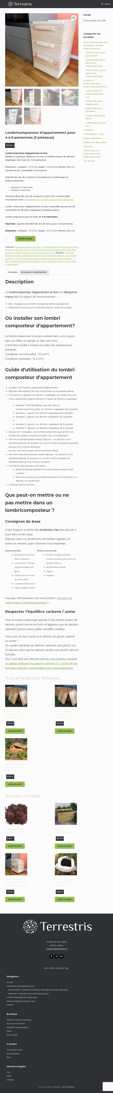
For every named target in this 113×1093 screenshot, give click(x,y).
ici (67, 968)
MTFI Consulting (68, 1087)
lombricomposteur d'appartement (26, 261)
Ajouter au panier (25, 238)
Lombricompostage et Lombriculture (22, 997)
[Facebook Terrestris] (51, 956)
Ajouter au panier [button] (15, 731)
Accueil (10, 982)
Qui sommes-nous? (15, 1050)
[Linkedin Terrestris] (62, 956)
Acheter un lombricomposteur (19, 1020)
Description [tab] (13, 272)
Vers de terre (89, 161)
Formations (88, 130)
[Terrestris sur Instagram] (56, 956)
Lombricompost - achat (93, 134)
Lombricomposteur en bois (52, 261)
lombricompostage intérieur (27, 258)
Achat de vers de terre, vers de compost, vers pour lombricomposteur (95, 45)
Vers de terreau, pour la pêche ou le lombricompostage (95, 73)
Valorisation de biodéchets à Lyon (21, 986)
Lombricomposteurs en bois (43, 253)
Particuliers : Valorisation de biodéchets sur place (28, 993)
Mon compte (12, 1035)
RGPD (9, 1076)
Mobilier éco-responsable (94, 142)
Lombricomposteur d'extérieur (93, 110)
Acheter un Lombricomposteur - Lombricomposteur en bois (40, 247)
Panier (9, 1031)
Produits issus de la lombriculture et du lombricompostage (91, 153)
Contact (10, 1005)
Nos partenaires (13, 1053)
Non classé (88, 146)
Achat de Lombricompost (17, 1027)
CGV (8, 1072)
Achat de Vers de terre (16, 1023)
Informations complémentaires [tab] (34, 272)
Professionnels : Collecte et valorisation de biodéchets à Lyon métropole (38, 990)
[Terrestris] (18, 4)
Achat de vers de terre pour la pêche (95, 54)
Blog (9, 1057)
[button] (74, 17)
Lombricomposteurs (23, 253)
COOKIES (10, 1080)
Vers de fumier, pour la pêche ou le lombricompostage (95, 63)
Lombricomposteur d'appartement (44, 250)
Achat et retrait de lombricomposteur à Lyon (94, 94)
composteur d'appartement (33, 255)
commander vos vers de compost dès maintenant (49, 199)
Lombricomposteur (48, 258)
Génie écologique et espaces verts (21, 1001)
